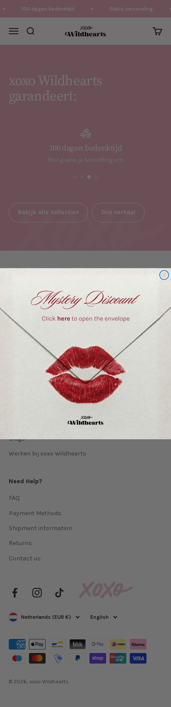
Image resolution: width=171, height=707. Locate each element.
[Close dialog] (164, 275)
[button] (85, 353)
